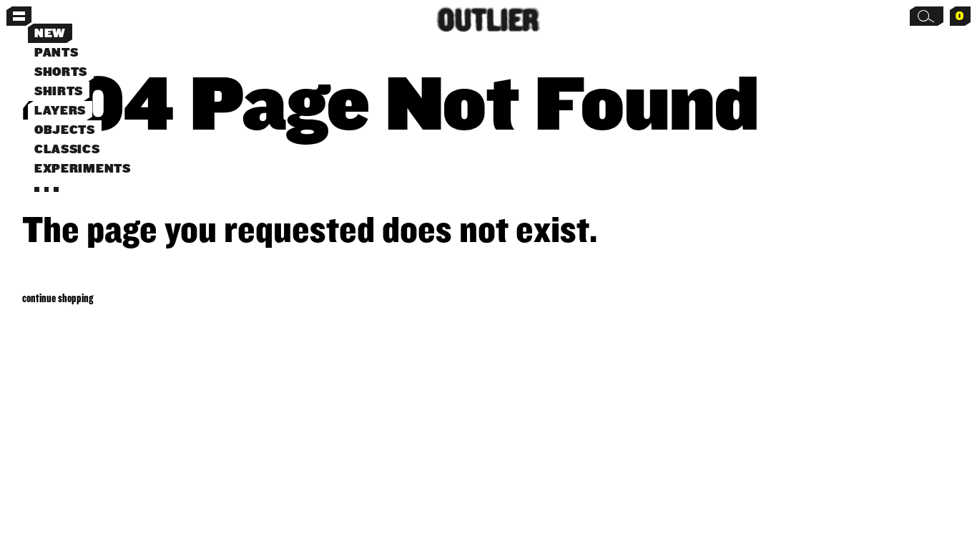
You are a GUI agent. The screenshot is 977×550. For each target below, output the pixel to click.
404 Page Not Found (390, 101)
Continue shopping (57, 297)
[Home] (488, 19)
